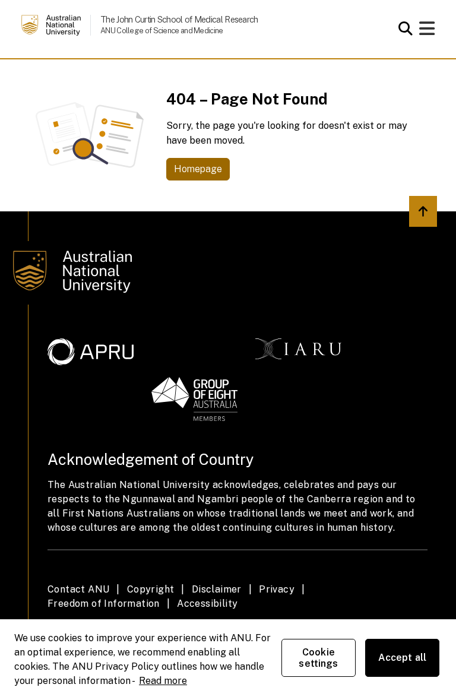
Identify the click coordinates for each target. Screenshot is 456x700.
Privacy (276, 589)
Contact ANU (78, 589)
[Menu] (427, 31)
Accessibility (207, 603)
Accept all (402, 657)
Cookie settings (318, 658)
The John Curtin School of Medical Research (179, 19)
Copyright (151, 589)
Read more (163, 680)
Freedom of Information (104, 603)
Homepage (198, 169)
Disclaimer (217, 589)
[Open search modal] (402, 28)
